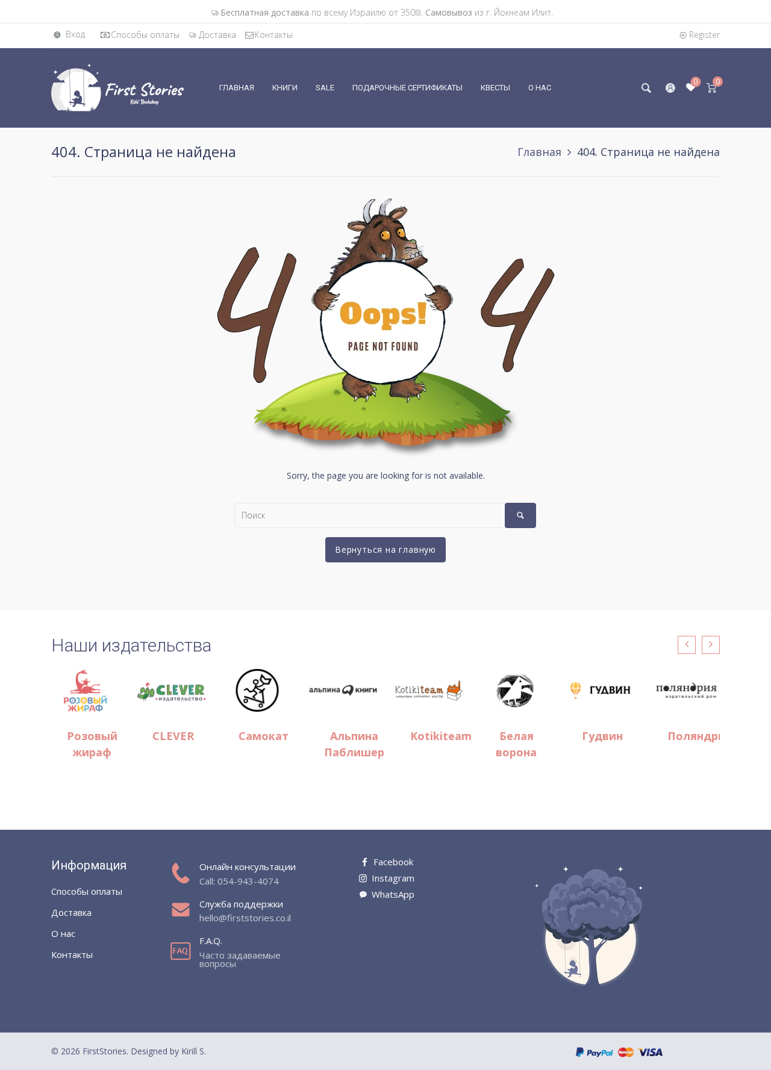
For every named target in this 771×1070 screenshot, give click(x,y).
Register (704, 34)
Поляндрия (699, 736)
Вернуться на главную (385, 549)
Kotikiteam (441, 736)
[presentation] (687, 645)
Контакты (274, 34)
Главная (539, 152)
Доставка (217, 34)
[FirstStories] (117, 87)
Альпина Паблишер (354, 744)
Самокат (264, 736)
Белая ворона (516, 744)
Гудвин (602, 736)
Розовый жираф (92, 744)
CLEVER (173, 736)
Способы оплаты (145, 34)
